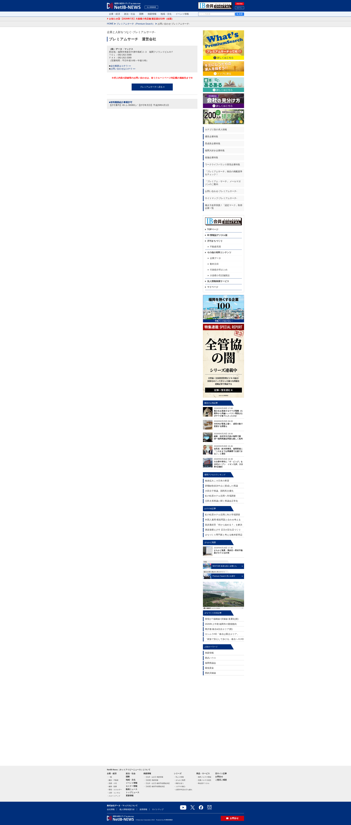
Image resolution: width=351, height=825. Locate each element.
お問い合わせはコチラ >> (122, 69)
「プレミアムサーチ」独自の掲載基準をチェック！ (223, 173)
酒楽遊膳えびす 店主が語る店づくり (223, 530)
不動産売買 (215, 246)
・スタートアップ (113, 796)
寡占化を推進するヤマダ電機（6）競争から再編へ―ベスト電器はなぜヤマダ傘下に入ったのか (229, 413)
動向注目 (214, 264)
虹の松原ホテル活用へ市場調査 (220, 496)
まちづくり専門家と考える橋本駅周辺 (223, 535)
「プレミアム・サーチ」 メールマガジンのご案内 (223, 182)
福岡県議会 (210, 663)
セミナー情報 (131, 786)
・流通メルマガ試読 (203, 780)
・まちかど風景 (179, 780)
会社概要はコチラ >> (120, 66)
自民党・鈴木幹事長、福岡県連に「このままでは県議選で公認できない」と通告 (228, 451)
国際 (141, 14)
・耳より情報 (179, 777)
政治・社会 (129, 14)
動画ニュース (131, 789)
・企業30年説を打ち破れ (183, 790)
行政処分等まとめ (218, 270)
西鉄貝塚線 (210, 673)
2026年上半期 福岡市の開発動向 (221, 624)
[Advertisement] (223, 719)
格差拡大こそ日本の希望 (217, 481)
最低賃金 (209, 668)
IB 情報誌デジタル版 (217, 235)
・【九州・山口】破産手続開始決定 (156, 783)
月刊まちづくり (215, 241)
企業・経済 (114, 14)
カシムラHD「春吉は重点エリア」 (222, 634)
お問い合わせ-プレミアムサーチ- (221, 191)
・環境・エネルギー (114, 790)
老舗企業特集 (211, 157)
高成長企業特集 (212, 143)
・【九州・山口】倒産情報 (153, 777)
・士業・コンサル (113, 793)
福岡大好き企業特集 (215, 150)
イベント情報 (182, 14)
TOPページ (212, 229)
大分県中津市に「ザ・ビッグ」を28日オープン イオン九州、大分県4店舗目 (228, 464)
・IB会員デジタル (202, 783)
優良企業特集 (211, 136)
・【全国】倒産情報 (150, 780)
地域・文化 (166, 14)
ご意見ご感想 (221, 780)
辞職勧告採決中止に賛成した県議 (221, 486)
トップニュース (132, 792)
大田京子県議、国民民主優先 (219, 491)
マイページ (212, 287)
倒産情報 (152, 14)
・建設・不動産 (112, 780)
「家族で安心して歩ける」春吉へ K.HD (224, 639)
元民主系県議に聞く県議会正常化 (221, 501)
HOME (110, 23)
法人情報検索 (151, 7)
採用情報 (143, 809)
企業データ (215, 258)
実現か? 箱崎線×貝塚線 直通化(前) (221, 619)
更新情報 (130, 795)
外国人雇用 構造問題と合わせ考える (223, 520)
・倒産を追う (179, 783)
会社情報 (111, 809)
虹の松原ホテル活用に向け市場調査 (222, 514)
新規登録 (240, 4)
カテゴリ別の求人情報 (216, 129)
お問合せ (219, 776)
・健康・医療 (112, 786)
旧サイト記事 (221, 773)
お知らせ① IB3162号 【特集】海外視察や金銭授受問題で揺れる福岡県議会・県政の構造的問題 (156, 20)
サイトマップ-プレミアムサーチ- (221, 198)
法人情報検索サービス (218, 281)
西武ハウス (210, 658)
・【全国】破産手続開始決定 (154, 786)
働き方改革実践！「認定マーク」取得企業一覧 (223, 206)
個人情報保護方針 (127, 809)
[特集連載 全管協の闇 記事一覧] (223, 361)
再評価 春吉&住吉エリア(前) (219, 629)
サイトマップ (158, 809)
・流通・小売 (112, 783)
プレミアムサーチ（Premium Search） (135, 24)
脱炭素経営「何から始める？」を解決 (223, 525)
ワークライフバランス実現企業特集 (222, 164)
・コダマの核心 (179, 786)
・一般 (109, 777)
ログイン (240, 8)
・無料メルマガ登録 (203, 777)
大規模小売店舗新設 (220, 275)
